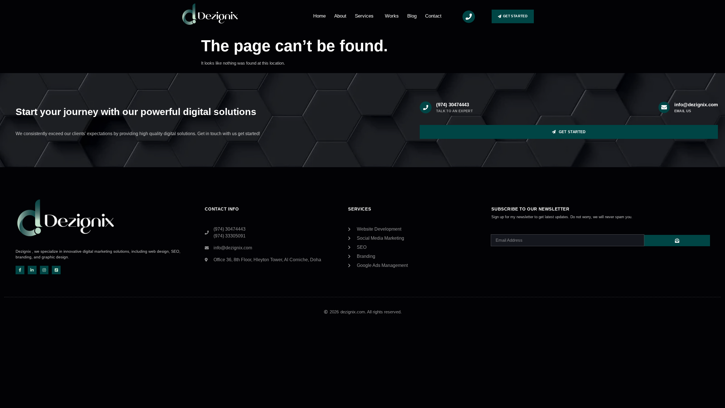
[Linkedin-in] (32, 270)
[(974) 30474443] (426, 107)
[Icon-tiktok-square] (56, 270)
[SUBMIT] (677, 240)
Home (319, 16)
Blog (412, 16)
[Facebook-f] (20, 270)
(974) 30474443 (452, 104)
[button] (366, 16)
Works (392, 16)
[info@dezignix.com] (664, 107)
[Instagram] (44, 270)
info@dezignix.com (696, 104)
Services (364, 16)
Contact (433, 16)
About (340, 16)
